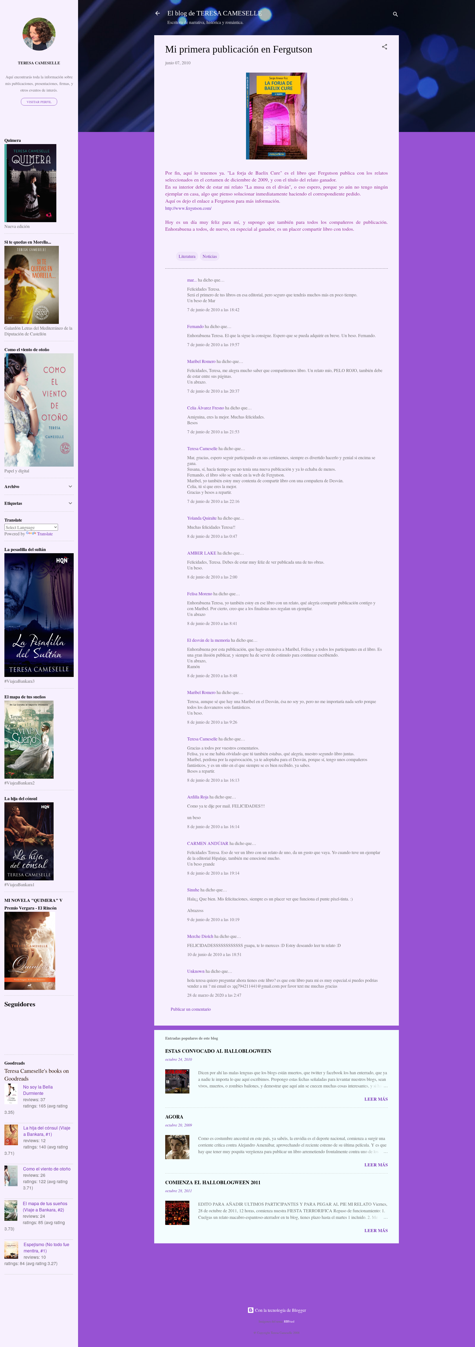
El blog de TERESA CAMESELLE (214, 13)
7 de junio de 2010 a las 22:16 (213, 501)
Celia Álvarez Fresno (205, 408)
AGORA (174, 1116)
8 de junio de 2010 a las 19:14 (213, 873)
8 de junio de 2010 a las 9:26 (212, 722)
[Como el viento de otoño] (13, 1177)
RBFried (289, 1321)
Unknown (196, 971)
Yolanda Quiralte (202, 518)
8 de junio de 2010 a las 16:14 (213, 826)
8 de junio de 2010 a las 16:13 (213, 780)
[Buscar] (395, 15)
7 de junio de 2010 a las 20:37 (213, 391)
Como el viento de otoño (47, 1169)
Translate (45, 533)
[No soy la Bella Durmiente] (13, 1095)
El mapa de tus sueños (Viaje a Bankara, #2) (45, 1206)
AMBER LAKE (201, 553)
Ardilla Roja (197, 797)
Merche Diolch (200, 936)
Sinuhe (193, 890)
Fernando (195, 326)
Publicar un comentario (191, 1009)
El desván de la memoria (208, 640)
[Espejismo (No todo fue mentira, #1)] (14, 1250)
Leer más (376, 1099)
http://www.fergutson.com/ (188, 208)
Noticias (210, 256)
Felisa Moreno (199, 593)
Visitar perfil (39, 102)
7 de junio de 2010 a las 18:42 (213, 309)
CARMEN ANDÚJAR (207, 843)
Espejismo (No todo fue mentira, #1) (46, 1247)
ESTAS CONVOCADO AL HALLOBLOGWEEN (218, 1050)
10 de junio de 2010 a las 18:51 (214, 954)
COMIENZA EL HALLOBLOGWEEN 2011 (213, 1182)
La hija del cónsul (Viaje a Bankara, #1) (46, 1131)
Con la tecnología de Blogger (280, 1310)
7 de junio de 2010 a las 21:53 (213, 431)
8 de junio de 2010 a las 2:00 (212, 577)
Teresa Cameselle (202, 448)
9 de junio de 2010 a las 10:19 (213, 919)
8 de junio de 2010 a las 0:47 (212, 536)
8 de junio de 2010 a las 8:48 (212, 675)
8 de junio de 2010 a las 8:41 (212, 623)
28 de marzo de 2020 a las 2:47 (214, 995)
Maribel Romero (201, 361)
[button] (384, 47)
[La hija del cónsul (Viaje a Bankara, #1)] (13, 1136)
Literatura (187, 256)
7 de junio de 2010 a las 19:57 (213, 344)
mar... (192, 280)
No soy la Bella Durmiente (38, 1090)
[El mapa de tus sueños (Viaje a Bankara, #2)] (13, 1211)
